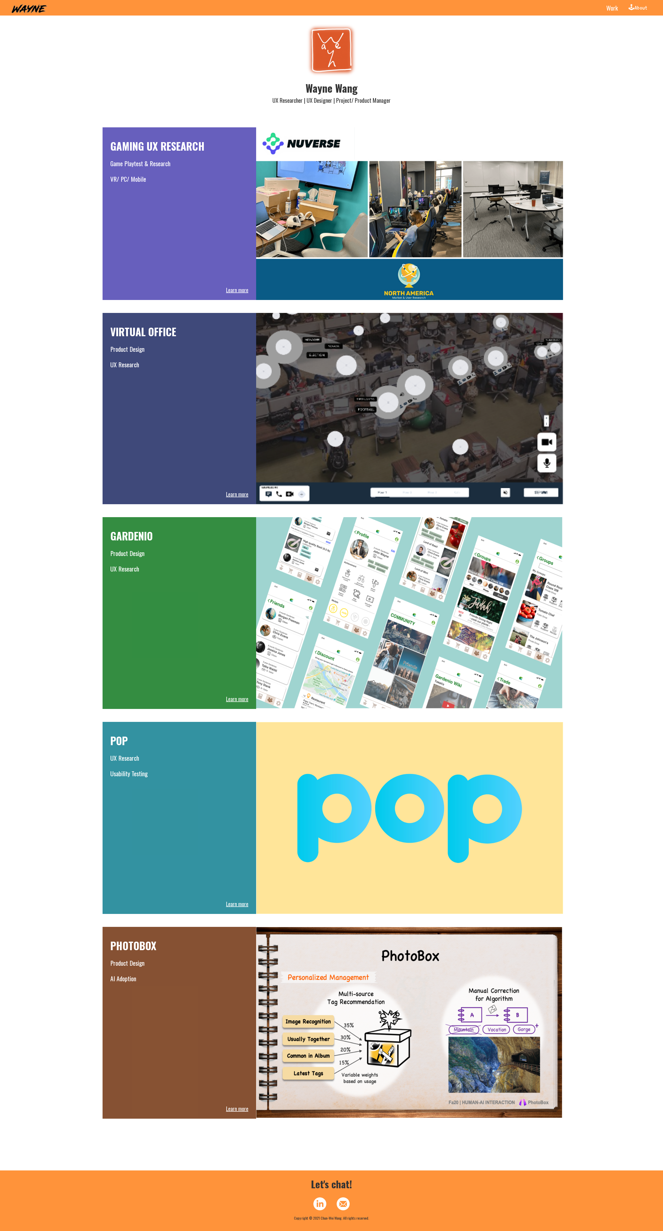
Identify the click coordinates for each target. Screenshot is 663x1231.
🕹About (637, 8)
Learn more (237, 289)
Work (612, 7)
